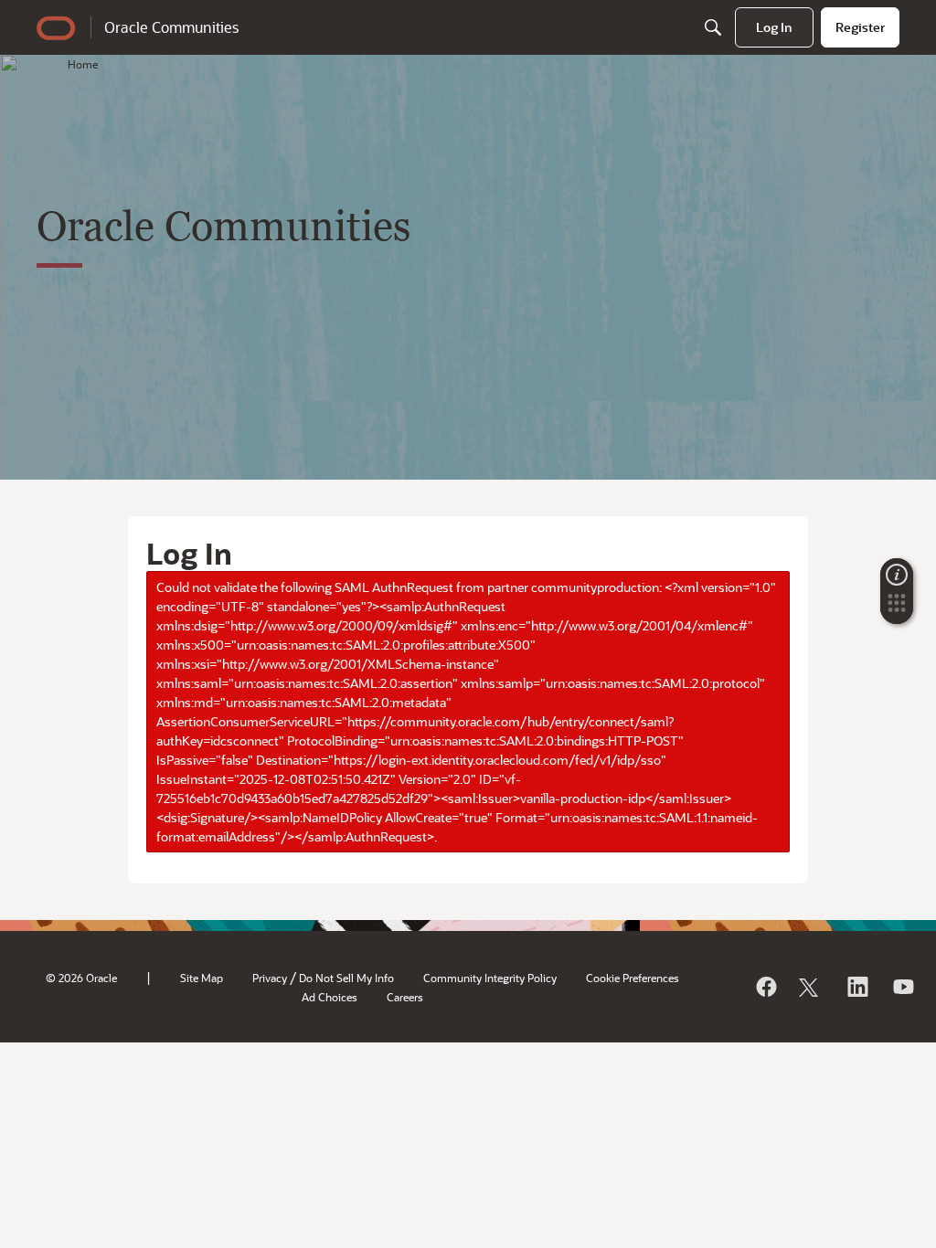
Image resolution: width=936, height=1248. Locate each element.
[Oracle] (765, 987)
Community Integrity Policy (490, 977)
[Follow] (811, 987)
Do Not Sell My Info (346, 977)
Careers (405, 996)
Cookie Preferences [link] (632, 977)
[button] (896, 608)
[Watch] (902, 987)
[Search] (713, 27)
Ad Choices (329, 996)
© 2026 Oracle (81, 977)
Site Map (201, 977)
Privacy (269, 977)
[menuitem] (774, 27)
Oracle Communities (171, 27)
